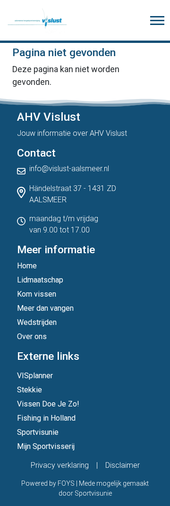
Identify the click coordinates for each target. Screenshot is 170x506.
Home (27, 265)
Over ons (32, 336)
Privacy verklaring (60, 465)
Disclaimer (122, 465)
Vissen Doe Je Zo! (48, 403)
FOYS (66, 483)
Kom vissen (36, 294)
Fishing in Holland (46, 418)
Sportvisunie (38, 432)
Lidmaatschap (40, 279)
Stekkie (29, 389)
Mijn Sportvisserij (46, 446)
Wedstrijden (37, 322)
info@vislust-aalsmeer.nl (69, 168)
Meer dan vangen (45, 308)
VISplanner (35, 375)
